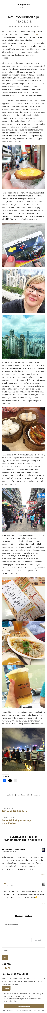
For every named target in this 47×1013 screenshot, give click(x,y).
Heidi (11, 27)
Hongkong (36, 27)
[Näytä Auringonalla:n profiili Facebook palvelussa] (6, 968)
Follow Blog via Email (15, 974)
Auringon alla (23, 4)
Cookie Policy (12, 1001)
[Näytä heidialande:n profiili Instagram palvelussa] (9, 968)
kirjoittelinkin (33, 34)
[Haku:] (23, 950)
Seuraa (6, 988)
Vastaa (43, 874)
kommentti (37, 940)
